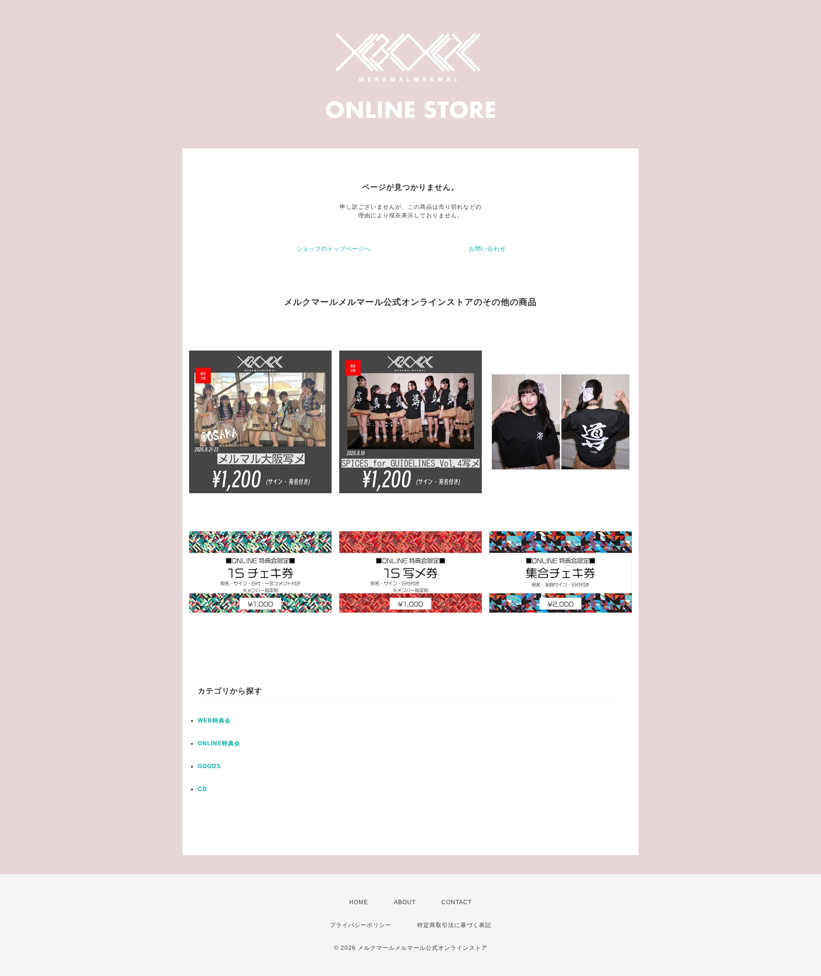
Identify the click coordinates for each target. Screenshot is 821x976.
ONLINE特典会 (219, 743)
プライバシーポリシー (360, 925)
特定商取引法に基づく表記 (454, 925)
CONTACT (456, 902)
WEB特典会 (214, 720)
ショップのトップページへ (333, 248)
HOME (358, 902)
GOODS (209, 766)
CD (202, 789)
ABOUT (405, 902)
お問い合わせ (487, 248)
